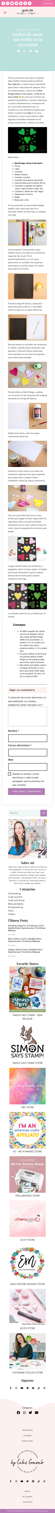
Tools (10, 911)
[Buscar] (43, 813)
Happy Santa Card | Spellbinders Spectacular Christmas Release (25, 951)
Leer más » (12, 934)
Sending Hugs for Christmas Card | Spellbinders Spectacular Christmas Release (26, 928)
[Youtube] (12, 3)
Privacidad (27, 1430)
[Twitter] (16, 3)
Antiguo (19, 30)
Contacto (27, 1502)
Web (10, 759)
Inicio (27, 1491)
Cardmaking (14, 894)
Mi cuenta (27, 1497)
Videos (11, 914)
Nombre (13, 730)
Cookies (27, 1436)
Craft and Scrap (16, 900)
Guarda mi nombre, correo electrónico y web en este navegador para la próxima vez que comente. (28, 779)
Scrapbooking (15, 907)
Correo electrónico (20, 745)
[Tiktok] (25, 3)
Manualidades (32, 30)
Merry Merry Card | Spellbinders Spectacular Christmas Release (24, 940)
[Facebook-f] (3, 3)
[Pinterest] (21, 3)
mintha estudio (42, 1511)
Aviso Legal (27, 1441)
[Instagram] (7, 3)
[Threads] (30, 3)
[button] (5, 12)
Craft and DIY (15, 897)
